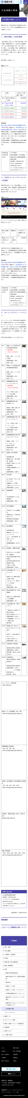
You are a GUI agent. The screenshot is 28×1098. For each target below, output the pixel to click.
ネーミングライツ (10, 1012)
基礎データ (7, 1016)
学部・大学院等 (5, 1054)
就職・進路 (16, 1048)
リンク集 (16, 1092)
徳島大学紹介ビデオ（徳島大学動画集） (15, 977)
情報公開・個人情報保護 (11, 962)
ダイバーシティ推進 (9, 1020)
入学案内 (3, 1057)
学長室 (6, 958)
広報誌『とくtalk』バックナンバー (15, 989)
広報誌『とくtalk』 (11, 986)
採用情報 (6, 1027)
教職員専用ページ (5, 1090)
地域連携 (15, 1054)
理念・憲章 (7, 947)
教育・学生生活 (5, 1061)
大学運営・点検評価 (9, 954)
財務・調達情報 (8, 965)
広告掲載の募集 (10, 1008)
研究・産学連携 (17, 1051)
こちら (13, 60)
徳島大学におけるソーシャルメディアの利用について (15, 1004)
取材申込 (8, 982)
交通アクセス (8, 1031)
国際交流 (15, 1057)
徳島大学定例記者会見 (12, 973)
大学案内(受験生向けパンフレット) (15, 993)
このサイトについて (17, 1090)
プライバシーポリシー (6, 1092)
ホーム (3, 1048)
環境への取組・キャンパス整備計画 (14, 1023)
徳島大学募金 (21, 3)
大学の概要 (7, 951)
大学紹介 (14, 940)
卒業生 (14, 1061)
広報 (5, 969)
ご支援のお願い (8, 1034)
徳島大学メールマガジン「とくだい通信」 (15, 998)
